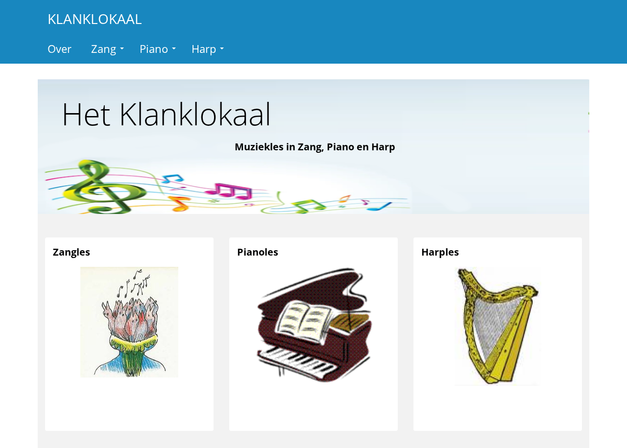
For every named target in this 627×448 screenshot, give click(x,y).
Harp (204, 48)
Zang (103, 48)
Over (60, 48)
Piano (154, 48)
